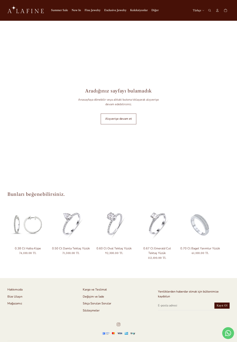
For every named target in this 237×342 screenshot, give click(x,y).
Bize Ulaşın (14, 297)
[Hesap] (217, 10)
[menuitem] (155, 10)
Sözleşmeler (91, 310)
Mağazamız (14, 303)
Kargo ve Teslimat (95, 290)
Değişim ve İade (93, 297)
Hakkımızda (15, 290)
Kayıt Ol (222, 305)
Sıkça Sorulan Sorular (97, 303)
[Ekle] (42, 239)
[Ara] (210, 10)
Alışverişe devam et (118, 119)
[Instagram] (118, 324)
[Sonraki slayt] (225, 232)
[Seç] (85, 239)
